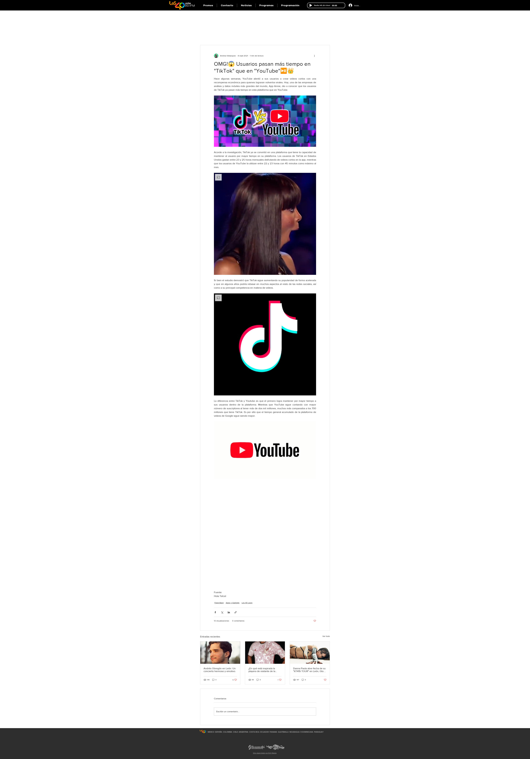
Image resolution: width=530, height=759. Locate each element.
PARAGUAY (319, 732)
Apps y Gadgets (232, 603)
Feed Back (219, 603)
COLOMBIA (227, 732)
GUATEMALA (283, 732)
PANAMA (273, 732)
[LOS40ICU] (202, 731)
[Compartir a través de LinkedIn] (228, 612)
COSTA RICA (254, 732)
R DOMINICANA (306, 732)
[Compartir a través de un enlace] (235, 612)
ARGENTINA (243, 732)
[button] (266, 5)
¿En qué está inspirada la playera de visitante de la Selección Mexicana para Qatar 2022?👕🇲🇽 (261, 670)
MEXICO (211, 732)
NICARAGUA (294, 732)
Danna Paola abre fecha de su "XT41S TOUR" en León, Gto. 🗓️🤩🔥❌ (309, 670)
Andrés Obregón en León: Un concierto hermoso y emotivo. (220, 670)
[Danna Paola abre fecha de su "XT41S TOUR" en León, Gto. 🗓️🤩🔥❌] (310, 652)
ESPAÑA (218, 732)
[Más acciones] (314, 55)
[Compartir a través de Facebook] (215, 612)
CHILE (235, 732)
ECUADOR (264, 732)
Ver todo (326, 636)
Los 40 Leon (247, 603)
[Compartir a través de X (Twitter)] (222, 612)
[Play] (311, 5)
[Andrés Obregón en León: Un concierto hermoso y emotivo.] (220, 652)
